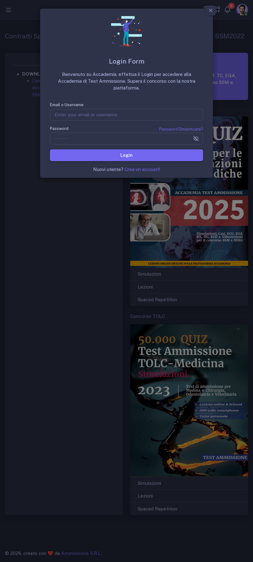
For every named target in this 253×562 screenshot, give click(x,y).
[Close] (211, 10)
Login (126, 155)
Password (59, 128)
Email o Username (67, 104)
